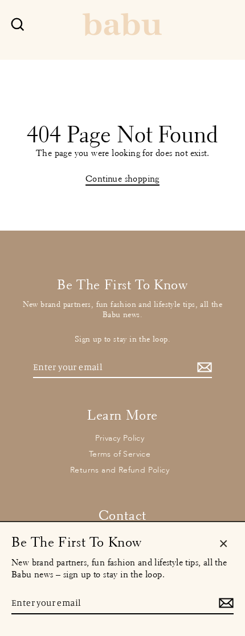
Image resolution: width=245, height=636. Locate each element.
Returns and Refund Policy (119, 470)
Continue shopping (122, 178)
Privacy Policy (120, 438)
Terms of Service (119, 454)
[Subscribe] (203, 367)
